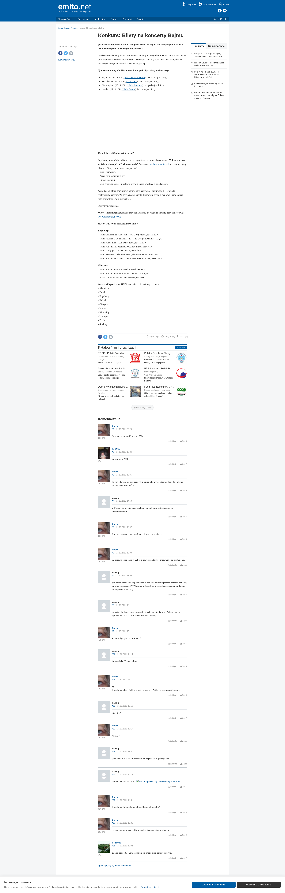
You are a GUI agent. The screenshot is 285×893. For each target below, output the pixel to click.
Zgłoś (184, 441)
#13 (113, 729)
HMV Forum (128, 89)
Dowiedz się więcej (150, 887)
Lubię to (167, 336)
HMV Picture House (135, 77)
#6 (113, 553)
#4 (113, 501)
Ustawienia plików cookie (258, 884)
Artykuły (74, 28)
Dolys (115, 426)
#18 (113, 846)
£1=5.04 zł (219, 19)
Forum (114, 19)
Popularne (199, 46)
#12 (113, 706)
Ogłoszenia (82, 19)
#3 (113, 475)
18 (74, 60)
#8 (113, 605)
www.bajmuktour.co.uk (109, 216)
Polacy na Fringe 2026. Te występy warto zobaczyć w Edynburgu (206, 74)
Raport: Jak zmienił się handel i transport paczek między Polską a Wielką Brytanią (209, 95)
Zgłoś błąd (154, 336)
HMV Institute (135, 85)
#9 (113, 631)
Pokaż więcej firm (143, 407)
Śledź (181, 336)
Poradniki (127, 19)
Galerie (140, 19)
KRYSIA (116, 449)
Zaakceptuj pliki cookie (213, 884)
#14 (113, 752)
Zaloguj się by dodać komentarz (116, 865)
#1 (113, 429)
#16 (113, 800)
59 (212, 65)
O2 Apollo (131, 81)
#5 (113, 527)
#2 (113, 452)
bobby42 (116, 843)
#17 (113, 823)
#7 (113, 576)
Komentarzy (64, 60)
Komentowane (216, 46)
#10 (113, 654)
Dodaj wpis (181, 347)
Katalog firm (99, 19)
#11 (113, 680)
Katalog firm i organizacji (117, 347)
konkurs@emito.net (159, 164)
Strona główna (65, 19)
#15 (113, 774)
